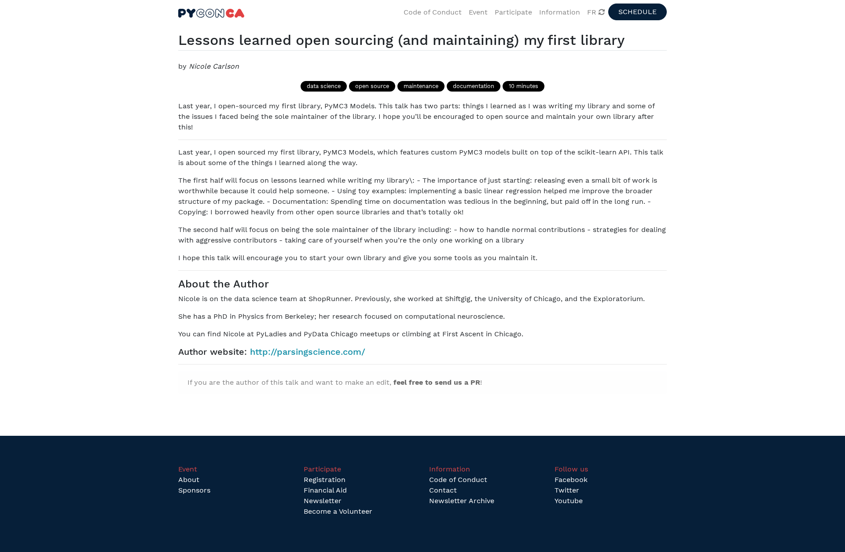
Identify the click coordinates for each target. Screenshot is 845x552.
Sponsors (194, 490)
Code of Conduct (458, 479)
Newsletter (323, 501)
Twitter (567, 490)
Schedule (637, 11)
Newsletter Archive (461, 501)
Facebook (571, 479)
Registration (324, 479)
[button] (478, 12)
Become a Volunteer (338, 511)
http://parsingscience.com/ (307, 351)
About (188, 479)
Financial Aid (325, 490)
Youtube (569, 501)
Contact (443, 490)
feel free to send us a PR (436, 382)
